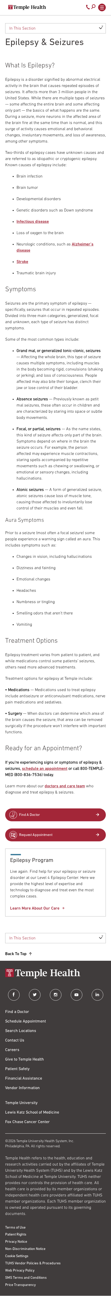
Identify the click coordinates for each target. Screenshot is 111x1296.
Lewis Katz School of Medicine (32, 1112)
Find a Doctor (17, 1012)
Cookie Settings (16, 1256)
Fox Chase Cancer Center (27, 1122)
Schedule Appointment (25, 1021)
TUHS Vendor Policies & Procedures (33, 1263)
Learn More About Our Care (34, 908)
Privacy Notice (16, 1242)
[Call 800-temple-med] (88, 8)
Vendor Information (22, 1088)
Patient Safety (17, 1069)
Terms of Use (15, 1228)
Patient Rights (15, 1235)
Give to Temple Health (24, 1059)
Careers (12, 1050)
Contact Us (14, 1040)
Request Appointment (35, 835)
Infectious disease (33, 222)
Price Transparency (20, 1285)
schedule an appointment (44, 769)
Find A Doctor (29, 815)
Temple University (21, 1103)
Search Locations (20, 1031)
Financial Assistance (23, 1079)
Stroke (22, 262)
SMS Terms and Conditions (26, 1278)
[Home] (55, 974)
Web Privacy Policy (20, 1271)
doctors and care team (65, 786)
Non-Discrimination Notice (25, 1249)
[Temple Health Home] (27, 7)
